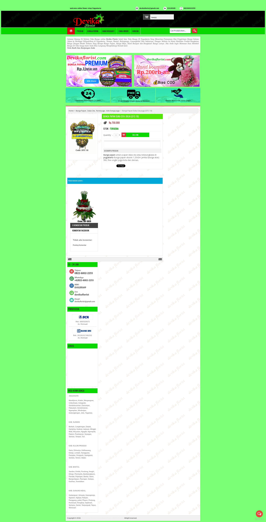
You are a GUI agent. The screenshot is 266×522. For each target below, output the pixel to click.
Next (160, 259)
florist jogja (100, 111)
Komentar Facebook (80, 230)
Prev (69, 259)
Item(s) (154, 17)
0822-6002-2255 (84, 273)
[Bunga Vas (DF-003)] (84, 204)
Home (71, 111)
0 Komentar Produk (80, 225)
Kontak (135, 31)
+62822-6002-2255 (84, 280)
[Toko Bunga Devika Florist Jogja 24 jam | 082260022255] (89, 20)
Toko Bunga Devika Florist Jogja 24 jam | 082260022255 (102, 518)
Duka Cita (91, 111)
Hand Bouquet (108, 31)
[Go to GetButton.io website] (259, 519)
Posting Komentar (79, 245)
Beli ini (135, 134)
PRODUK (80, 31)
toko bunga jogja (113, 111)
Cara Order (123, 31)
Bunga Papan (92, 31)
